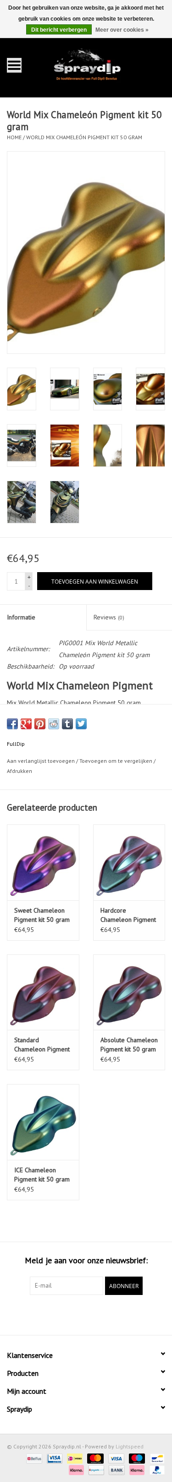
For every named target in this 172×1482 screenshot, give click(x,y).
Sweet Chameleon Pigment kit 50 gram (42, 915)
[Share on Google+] (26, 723)
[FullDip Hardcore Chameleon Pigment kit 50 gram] (129, 862)
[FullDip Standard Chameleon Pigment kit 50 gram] (43, 992)
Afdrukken (19, 770)
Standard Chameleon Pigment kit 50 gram (42, 1045)
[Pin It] (39, 723)
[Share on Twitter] (81, 723)
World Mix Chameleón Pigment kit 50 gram (84, 137)
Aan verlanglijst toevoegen (41, 760)
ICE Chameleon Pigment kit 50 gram (42, 1174)
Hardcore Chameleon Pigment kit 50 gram (128, 915)
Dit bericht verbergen (59, 30)
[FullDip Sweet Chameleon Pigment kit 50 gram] (43, 862)
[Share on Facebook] (12, 723)
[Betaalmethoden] (33, 1457)
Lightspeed (130, 1446)
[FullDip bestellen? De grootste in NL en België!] (100, 64)
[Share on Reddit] (53, 723)
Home (14, 137)
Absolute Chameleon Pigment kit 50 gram (129, 1044)
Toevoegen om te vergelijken (116, 760)
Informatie (21, 617)
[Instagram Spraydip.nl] (94, 1313)
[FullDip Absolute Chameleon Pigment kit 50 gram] (129, 992)
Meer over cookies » (122, 30)
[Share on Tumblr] (67, 723)
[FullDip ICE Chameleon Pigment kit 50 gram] (43, 1122)
